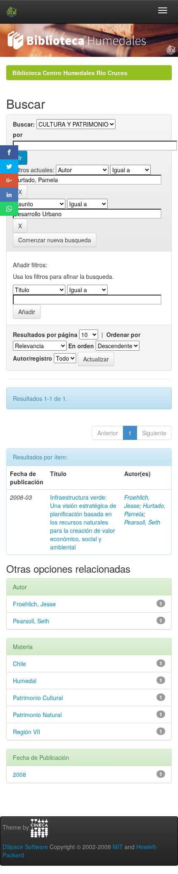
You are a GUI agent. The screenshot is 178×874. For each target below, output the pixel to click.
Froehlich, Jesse (137, 501)
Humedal (24, 680)
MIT (118, 846)
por (17, 134)
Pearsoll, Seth (142, 522)
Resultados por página (45, 334)
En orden (81, 346)
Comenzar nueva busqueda (54, 240)
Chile (19, 663)
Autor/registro (32, 358)
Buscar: (24, 124)
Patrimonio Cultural (38, 697)
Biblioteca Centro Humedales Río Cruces (69, 72)
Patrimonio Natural (37, 714)
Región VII (26, 732)
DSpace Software (25, 846)
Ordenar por (123, 334)
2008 (19, 774)
